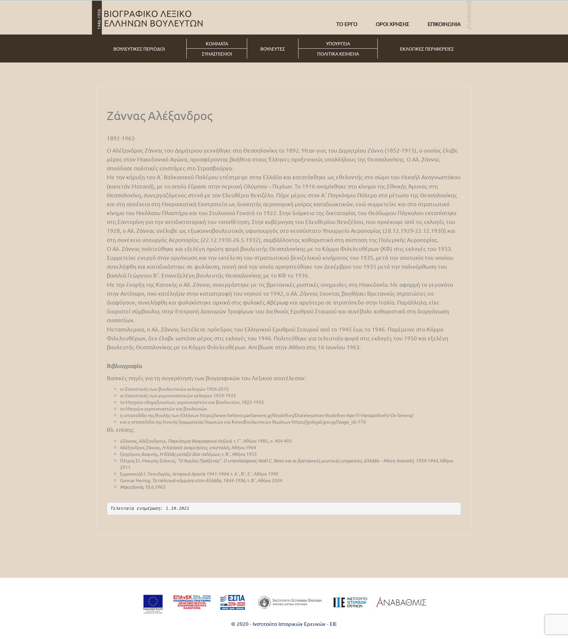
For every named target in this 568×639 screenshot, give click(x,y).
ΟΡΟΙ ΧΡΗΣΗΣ (392, 23)
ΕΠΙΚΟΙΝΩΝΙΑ (444, 23)
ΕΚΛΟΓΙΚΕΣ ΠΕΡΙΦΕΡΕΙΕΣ (427, 49)
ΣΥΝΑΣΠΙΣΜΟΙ (217, 54)
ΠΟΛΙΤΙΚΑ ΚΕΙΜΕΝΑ (338, 54)
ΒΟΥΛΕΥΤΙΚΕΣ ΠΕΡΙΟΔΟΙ (139, 49)
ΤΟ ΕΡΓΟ (346, 23)
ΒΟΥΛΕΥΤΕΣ (272, 49)
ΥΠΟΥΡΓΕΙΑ (338, 43)
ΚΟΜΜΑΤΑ (217, 43)
